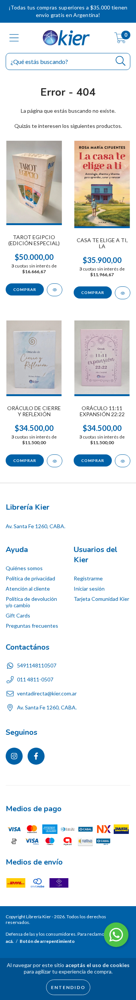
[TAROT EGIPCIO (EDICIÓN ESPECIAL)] (54, 289)
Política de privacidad (30, 578)
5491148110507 (36, 665)
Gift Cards (18, 615)
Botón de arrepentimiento (47, 941)
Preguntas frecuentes (32, 625)
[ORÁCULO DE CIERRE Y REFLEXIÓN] (54, 460)
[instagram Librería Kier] (14, 756)
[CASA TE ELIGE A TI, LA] (122, 292)
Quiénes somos (24, 568)
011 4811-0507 (35, 679)
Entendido (68, 987)
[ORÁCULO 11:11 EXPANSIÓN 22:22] (122, 460)
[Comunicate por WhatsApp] (116, 934)
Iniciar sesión (89, 588)
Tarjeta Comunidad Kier (101, 599)
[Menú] (14, 38)
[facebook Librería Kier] (36, 756)
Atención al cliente (28, 588)
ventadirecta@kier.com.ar (47, 693)
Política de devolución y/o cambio (31, 602)
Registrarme (88, 578)
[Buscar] (121, 61)
